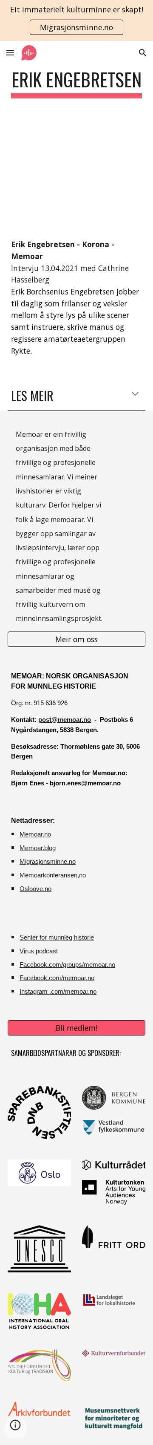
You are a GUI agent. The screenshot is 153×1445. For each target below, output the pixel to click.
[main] (76, 83)
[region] (76, 20)
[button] (10, 52)
